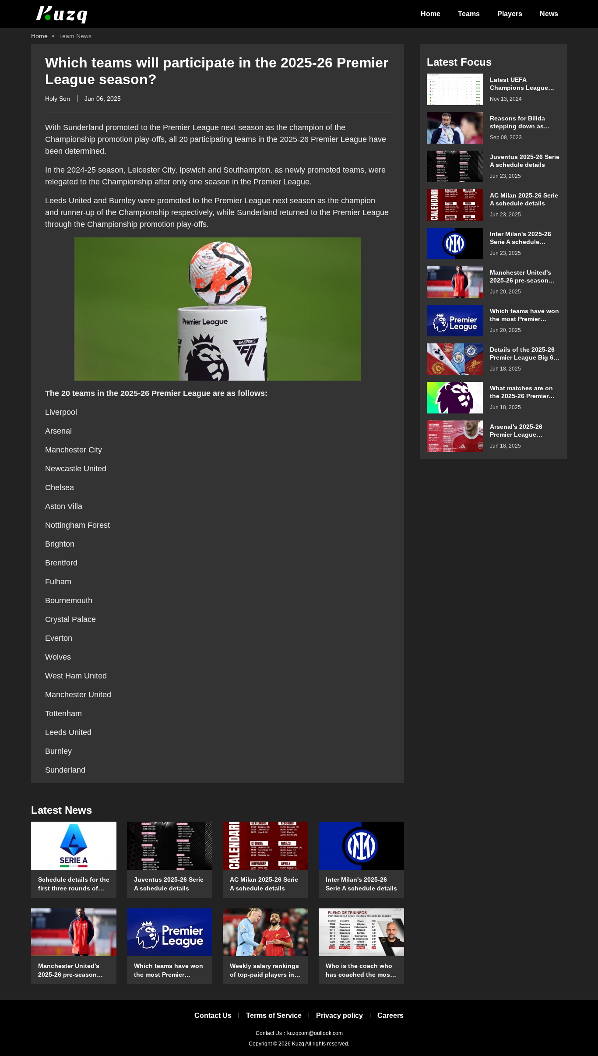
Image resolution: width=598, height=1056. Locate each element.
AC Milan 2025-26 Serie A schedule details (264, 884)
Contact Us (213, 1015)
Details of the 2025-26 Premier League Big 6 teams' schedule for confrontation (522, 353)
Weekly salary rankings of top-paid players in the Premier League (264, 970)
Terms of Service (274, 1015)
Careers (390, 1015)
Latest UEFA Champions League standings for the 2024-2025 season (524, 84)
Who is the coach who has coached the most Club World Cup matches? (359, 970)
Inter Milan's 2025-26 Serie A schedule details (361, 884)
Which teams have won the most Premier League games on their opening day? (168, 970)
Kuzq (298, 1044)
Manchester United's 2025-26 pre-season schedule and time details (68, 970)
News (549, 14)
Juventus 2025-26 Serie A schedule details (169, 884)
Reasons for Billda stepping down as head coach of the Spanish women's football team (517, 122)
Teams (469, 14)
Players (509, 14)
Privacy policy (339, 1015)
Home (430, 14)
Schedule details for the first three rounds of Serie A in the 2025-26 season (73, 884)
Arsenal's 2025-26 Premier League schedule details (516, 430)
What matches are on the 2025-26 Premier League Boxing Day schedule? (521, 392)
